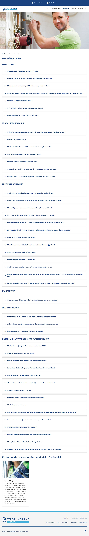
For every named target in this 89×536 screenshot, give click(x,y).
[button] (22, 71)
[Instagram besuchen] (85, 531)
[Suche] (86, 9)
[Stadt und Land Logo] (10, 9)
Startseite (4, 53)
